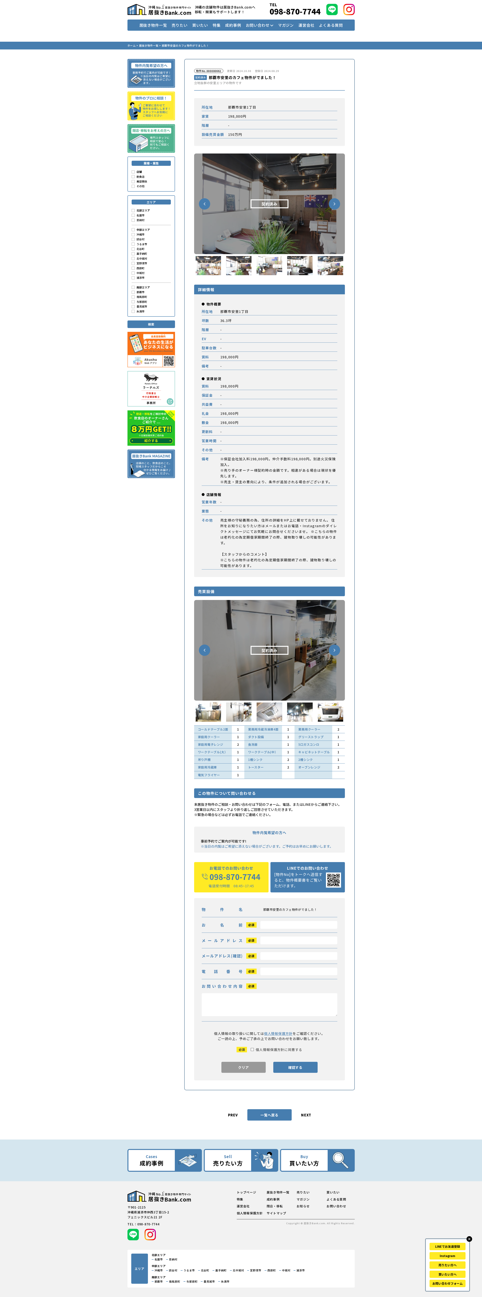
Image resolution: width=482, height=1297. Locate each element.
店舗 (139, 172)
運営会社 (306, 25)
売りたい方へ (447, 1265)
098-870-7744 (295, 11)
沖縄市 (141, 234)
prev (233, 1114)
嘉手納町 (142, 253)
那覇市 (141, 292)
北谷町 (141, 249)
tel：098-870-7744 (143, 1224)
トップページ (246, 1192)
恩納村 (141, 220)
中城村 (141, 273)
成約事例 (233, 25)
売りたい (179, 25)
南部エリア (143, 287)
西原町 (141, 268)
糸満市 (141, 311)
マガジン (286, 25)
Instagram (447, 1255)
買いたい (200, 25)
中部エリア (143, 230)
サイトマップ (276, 1213)
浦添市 (141, 278)
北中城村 (142, 258)
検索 (151, 324)
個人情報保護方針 (278, 1033)
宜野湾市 (142, 263)
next (306, 1114)
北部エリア (143, 210)
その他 (141, 186)
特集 (217, 25)
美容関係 (142, 181)
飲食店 (141, 177)
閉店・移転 (275, 1206)
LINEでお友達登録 (447, 1246)
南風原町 (142, 297)
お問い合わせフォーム (447, 1283)
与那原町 (142, 302)
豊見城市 (142, 306)
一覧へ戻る (269, 1114)
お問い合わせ (258, 25)
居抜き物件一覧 (153, 25)
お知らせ (303, 1206)
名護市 (141, 215)
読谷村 (141, 239)
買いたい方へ (447, 1274)
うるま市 (142, 244)
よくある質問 (331, 25)
